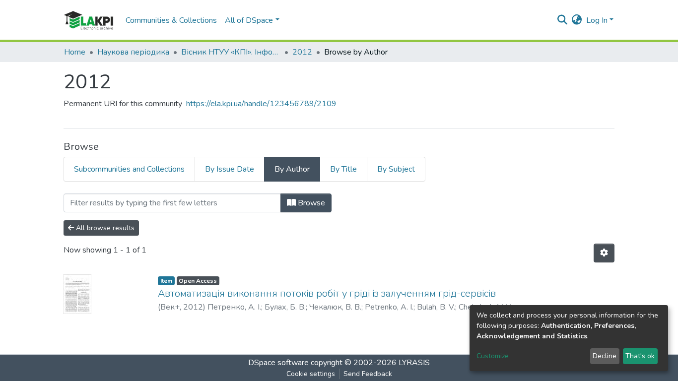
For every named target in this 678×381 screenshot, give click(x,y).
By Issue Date (229, 169)
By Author (292, 169)
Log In (597, 20)
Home (74, 52)
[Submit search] (562, 20)
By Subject (396, 169)
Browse (310, 202)
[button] (577, 20)
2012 (302, 52)
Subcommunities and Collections (129, 169)
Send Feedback (367, 374)
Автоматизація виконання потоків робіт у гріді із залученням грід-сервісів (327, 293)
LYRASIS (414, 362)
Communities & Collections (171, 20)
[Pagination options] (604, 253)
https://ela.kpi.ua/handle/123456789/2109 (261, 103)
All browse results (104, 228)
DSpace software (278, 362)
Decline (604, 356)
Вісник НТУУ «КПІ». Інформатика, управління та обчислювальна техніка (230, 52)
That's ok (640, 356)
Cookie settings (310, 374)
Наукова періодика (133, 52)
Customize (492, 356)
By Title (343, 169)
